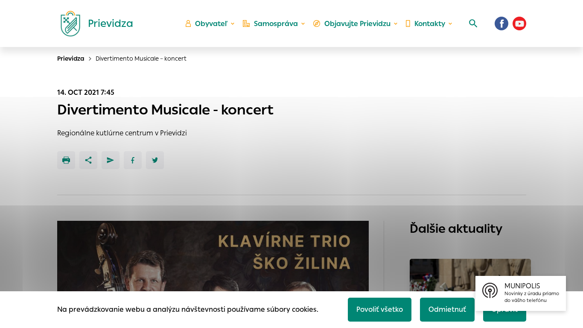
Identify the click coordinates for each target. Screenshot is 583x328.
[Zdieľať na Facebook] (133, 160)
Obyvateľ (211, 23)
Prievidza (71, 58)
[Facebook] (501, 23)
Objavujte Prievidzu (357, 23)
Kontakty (429, 23)
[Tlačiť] (66, 160)
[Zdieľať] (88, 160)
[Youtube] (519, 23)
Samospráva (276, 23)
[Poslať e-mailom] (111, 160)
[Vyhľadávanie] (473, 23)
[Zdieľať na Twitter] (155, 160)
